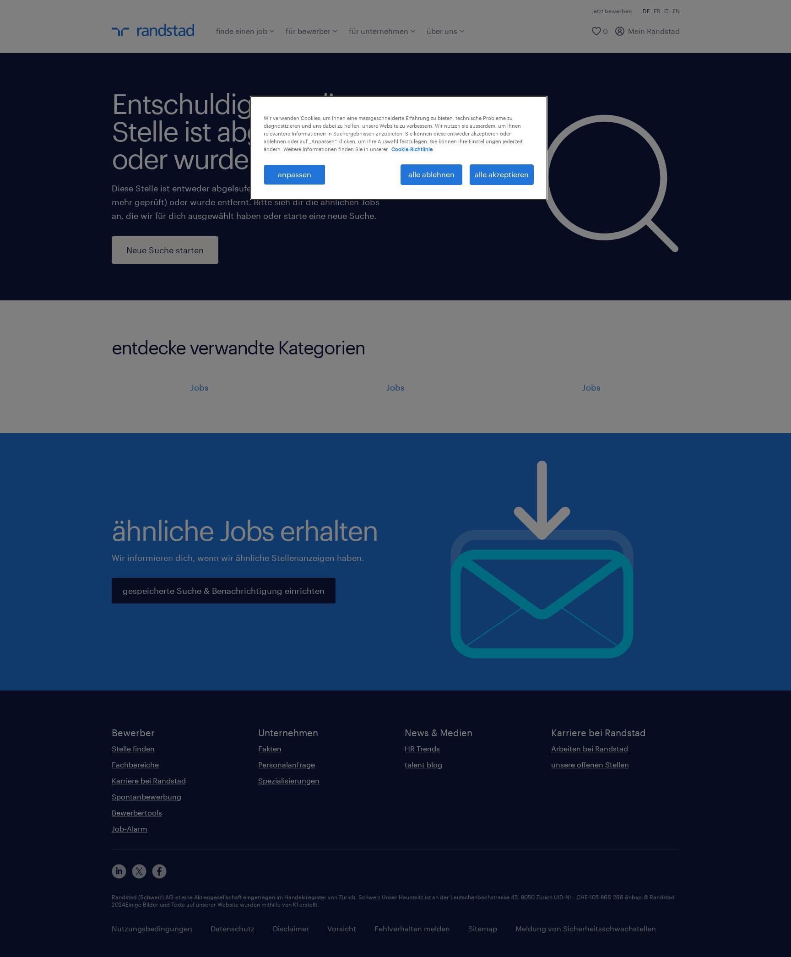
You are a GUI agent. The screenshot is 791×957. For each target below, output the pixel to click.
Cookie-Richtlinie (412, 149)
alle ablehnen (431, 174)
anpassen (294, 174)
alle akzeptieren (502, 174)
